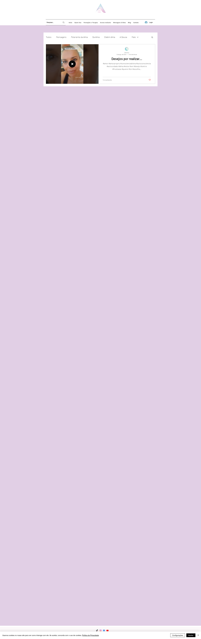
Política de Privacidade (90, 635)
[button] (152, 37)
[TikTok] (97, 630)
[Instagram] (100, 630)
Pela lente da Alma (79, 37)
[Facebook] (104, 630)
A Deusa (123, 37)
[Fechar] (198, 635)
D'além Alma (109, 37)
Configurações (177, 635)
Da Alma (96, 37)
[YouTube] (107, 630)
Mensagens (61, 37)
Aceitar (190, 635)
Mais (134, 37)
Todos (48, 37)
